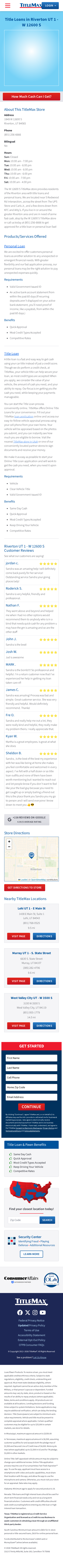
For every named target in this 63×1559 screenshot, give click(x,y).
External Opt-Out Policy (31, 1340)
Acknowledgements (32, 1131)
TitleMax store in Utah (25, 442)
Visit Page (19, 936)
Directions (44, 936)
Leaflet (23, 879)
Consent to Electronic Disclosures (29, 1128)
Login (49, 6)
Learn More (33, 1255)
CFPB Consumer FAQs (31, 1345)
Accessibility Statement (31, 1335)
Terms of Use (31, 1330)
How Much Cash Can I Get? (31, 96)
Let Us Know (39, 1357)
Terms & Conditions (13, 1131)
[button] (31, 855)
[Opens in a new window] (21, 1279)
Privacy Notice (48, 1128)
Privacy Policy (31, 1325)
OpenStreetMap (38, 879)
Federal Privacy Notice (31, 1320)
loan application (23, 416)
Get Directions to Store (25, 888)
